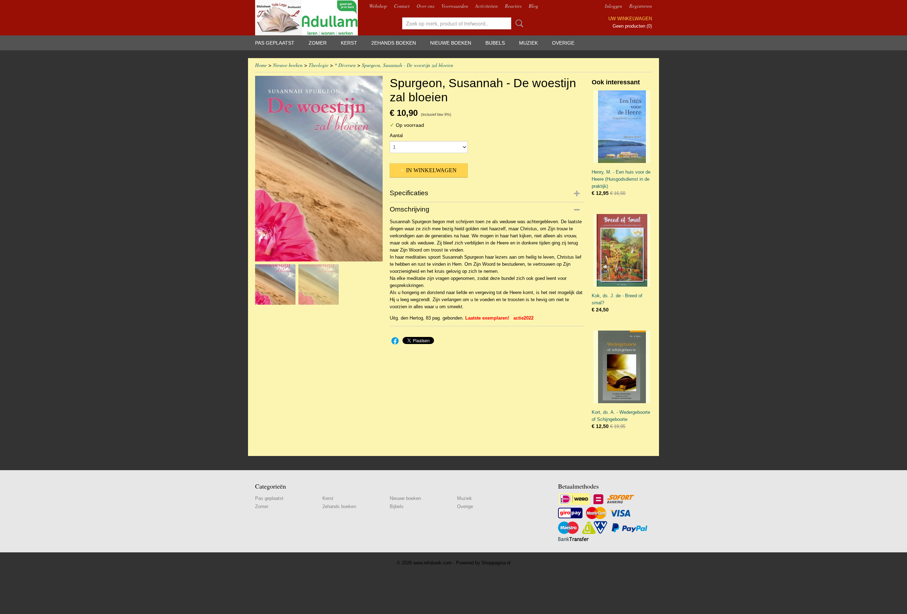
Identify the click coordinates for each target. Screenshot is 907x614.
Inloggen (613, 5)
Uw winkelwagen (630, 18)
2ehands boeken (393, 43)
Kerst (349, 43)
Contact (402, 5)
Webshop (378, 5)
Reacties (513, 5)
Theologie (318, 65)
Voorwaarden (454, 5)
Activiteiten (486, 5)
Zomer (318, 43)
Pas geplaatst (274, 43)
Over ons (425, 5)
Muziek (528, 43)
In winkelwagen (431, 170)
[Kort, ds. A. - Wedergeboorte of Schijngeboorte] (621, 367)
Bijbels (495, 43)
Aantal (396, 135)
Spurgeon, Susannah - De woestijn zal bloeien (407, 65)
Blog (533, 5)
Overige (563, 43)
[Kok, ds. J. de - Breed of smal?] (621, 250)
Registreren (640, 5)
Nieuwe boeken (450, 43)
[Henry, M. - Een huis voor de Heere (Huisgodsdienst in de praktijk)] (621, 126)
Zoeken (518, 23)
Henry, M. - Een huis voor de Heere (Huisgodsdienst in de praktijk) (621, 179)
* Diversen (345, 65)
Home (261, 65)
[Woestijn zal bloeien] (319, 168)
